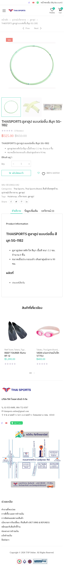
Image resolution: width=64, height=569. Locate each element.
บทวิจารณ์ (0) (47, 210)
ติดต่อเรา (5, 539)
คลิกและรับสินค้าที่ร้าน (11, 526)
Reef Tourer (8, 349)
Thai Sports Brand (33, 188)
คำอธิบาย (16, 210)
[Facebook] (11, 201)
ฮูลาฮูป (31, 196)
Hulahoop (12, 196)
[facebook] (1, 423)
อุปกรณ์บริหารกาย (19, 19)
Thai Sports (19, 188)
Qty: (3, 163)
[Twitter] (16, 201)
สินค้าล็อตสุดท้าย (50, 188)
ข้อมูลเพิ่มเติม (31, 210)
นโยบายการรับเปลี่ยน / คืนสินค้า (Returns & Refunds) (25, 522)
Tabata (17, 349)
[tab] (16, 211)
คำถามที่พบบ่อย (8, 509)
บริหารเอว (22, 196)
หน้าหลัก (4, 19)
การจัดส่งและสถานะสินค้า (12, 518)
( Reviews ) (19, 131)
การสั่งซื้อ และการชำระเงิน (12, 513)
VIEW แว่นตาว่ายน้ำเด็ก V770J (47, 354)
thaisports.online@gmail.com (16, 411)
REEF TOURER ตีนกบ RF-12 (15, 354)
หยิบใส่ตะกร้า (18, 173)
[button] (30, 373)
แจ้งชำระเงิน (6, 535)
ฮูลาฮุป (32, 19)
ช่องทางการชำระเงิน (10, 531)
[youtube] (33, 2)
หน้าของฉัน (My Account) (52, 2)
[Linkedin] (26, 201)
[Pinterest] (21, 201)
